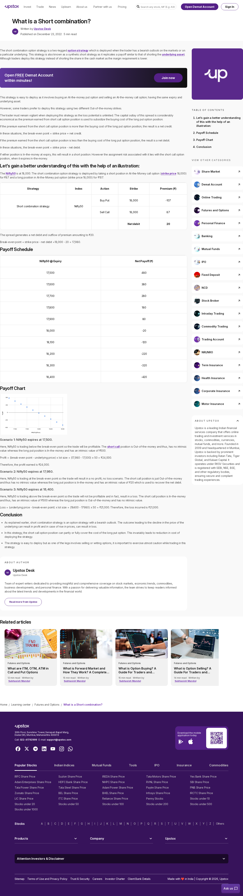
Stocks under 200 (157, 804)
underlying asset (173, 54)
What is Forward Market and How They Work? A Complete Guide (85, 670)
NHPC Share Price (113, 782)
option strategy (78, 50)
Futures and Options (47, 704)
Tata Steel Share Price (72, 787)
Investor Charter (115, 878)
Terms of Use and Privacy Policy (47, 878)
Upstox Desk (42, 28)
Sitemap (19, 878)
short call (113, 446)
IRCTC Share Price (201, 793)
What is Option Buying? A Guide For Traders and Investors (137, 670)
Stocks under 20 (25, 804)
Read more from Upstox (23, 601)
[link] (31, 657)
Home (3, 704)
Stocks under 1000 (26, 809)
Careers (97, 878)
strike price (168, 173)
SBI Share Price (199, 782)
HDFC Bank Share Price (73, 782)
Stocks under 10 (200, 798)
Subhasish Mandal (19, 681)
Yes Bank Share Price (203, 776)
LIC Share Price (24, 798)
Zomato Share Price (27, 793)
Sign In (229, 6)
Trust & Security (80, 878)
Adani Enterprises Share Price (33, 782)
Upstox (224, 878)
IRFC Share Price (25, 776)
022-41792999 (28, 739)
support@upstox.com (59, 739)
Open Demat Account (199, 6)
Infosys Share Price (158, 793)
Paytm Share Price (157, 787)
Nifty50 (11, 173)
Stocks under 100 (113, 804)
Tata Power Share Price (29, 787)
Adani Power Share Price (117, 787)
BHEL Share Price (113, 793)
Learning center (21, 704)
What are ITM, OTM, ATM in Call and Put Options (28, 670)
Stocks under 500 (201, 804)
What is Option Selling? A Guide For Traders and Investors (192, 670)
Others (220, 823)
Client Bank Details (139, 878)
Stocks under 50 (68, 804)
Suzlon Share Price (70, 776)
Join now (168, 78)
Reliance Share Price (115, 798)
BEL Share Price (68, 793)
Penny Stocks (154, 798)
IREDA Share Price (113, 776)
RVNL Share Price (157, 782)
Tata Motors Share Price (161, 776)
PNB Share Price (200, 787)
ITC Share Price (68, 798)
